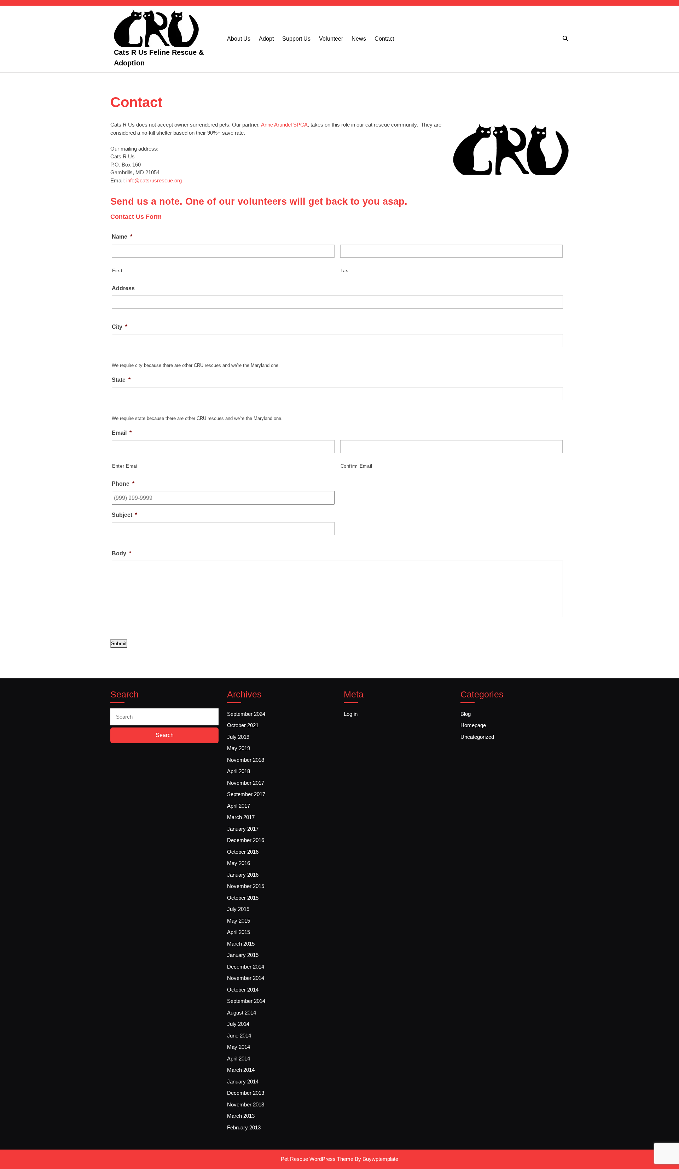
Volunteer (331, 39)
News (359, 39)
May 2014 (238, 1047)
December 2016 (245, 840)
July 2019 (238, 737)
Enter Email (125, 466)
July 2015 (238, 909)
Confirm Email (357, 466)
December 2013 (245, 1093)
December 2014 (245, 967)
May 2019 (238, 748)
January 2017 (243, 829)
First (117, 270)
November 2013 (245, 1104)
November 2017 (245, 783)
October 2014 (243, 990)
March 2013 (241, 1116)
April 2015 (238, 932)
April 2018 (238, 771)
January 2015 (243, 955)
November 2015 (245, 886)
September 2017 (246, 794)
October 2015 (243, 898)
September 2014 (246, 1001)
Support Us (296, 39)
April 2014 (238, 1059)
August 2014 (241, 1013)
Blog (465, 714)
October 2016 (243, 852)
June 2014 (239, 1036)
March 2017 (241, 817)
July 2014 (238, 1024)
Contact (384, 39)
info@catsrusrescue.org (154, 180)
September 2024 (246, 714)
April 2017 (238, 806)
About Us (238, 39)
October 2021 (243, 725)
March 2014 (241, 1070)
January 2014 (243, 1082)
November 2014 (245, 978)
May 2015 (238, 921)
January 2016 (243, 875)
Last (345, 270)
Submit (119, 643)
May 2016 (238, 863)
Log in (351, 714)
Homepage (473, 725)
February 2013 (244, 1127)
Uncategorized (477, 737)
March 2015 (241, 944)
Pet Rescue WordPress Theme (317, 1159)
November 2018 (245, 760)
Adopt (266, 39)
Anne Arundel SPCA (284, 125)
